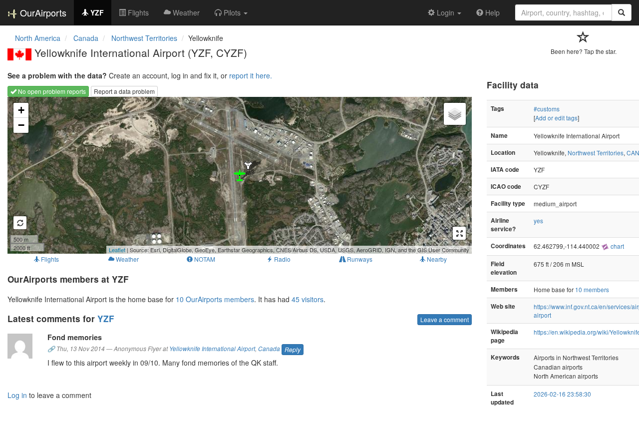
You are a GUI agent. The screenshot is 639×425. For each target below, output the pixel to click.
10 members (592, 289)
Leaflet (117, 250)
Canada (269, 349)
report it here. (250, 75)
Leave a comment (444, 319)
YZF (105, 319)
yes (538, 220)
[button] (231, 12)
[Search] (622, 12)
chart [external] (616, 246)
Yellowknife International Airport (212, 349)
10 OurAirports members (215, 299)
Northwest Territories (596, 152)
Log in (17, 395)
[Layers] (455, 114)
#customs (547, 108)
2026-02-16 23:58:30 (562, 394)
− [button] (21, 125)
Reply (293, 349)
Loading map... (238, 175)
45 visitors (307, 299)
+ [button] (21, 110)
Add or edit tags (556, 117)
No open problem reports (51, 91)
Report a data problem (124, 91)
